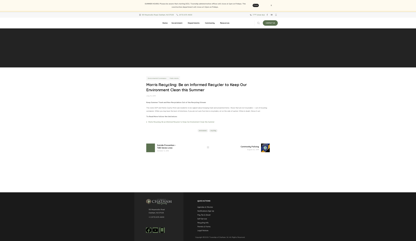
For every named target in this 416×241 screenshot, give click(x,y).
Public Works (174, 78)
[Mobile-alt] (162, 230)
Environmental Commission (157, 78)
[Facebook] (148, 230)
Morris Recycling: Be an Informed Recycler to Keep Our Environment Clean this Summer (181, 122)
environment (203, 130)
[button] (258, 23)
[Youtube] (155, 230)
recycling (213, 130)
